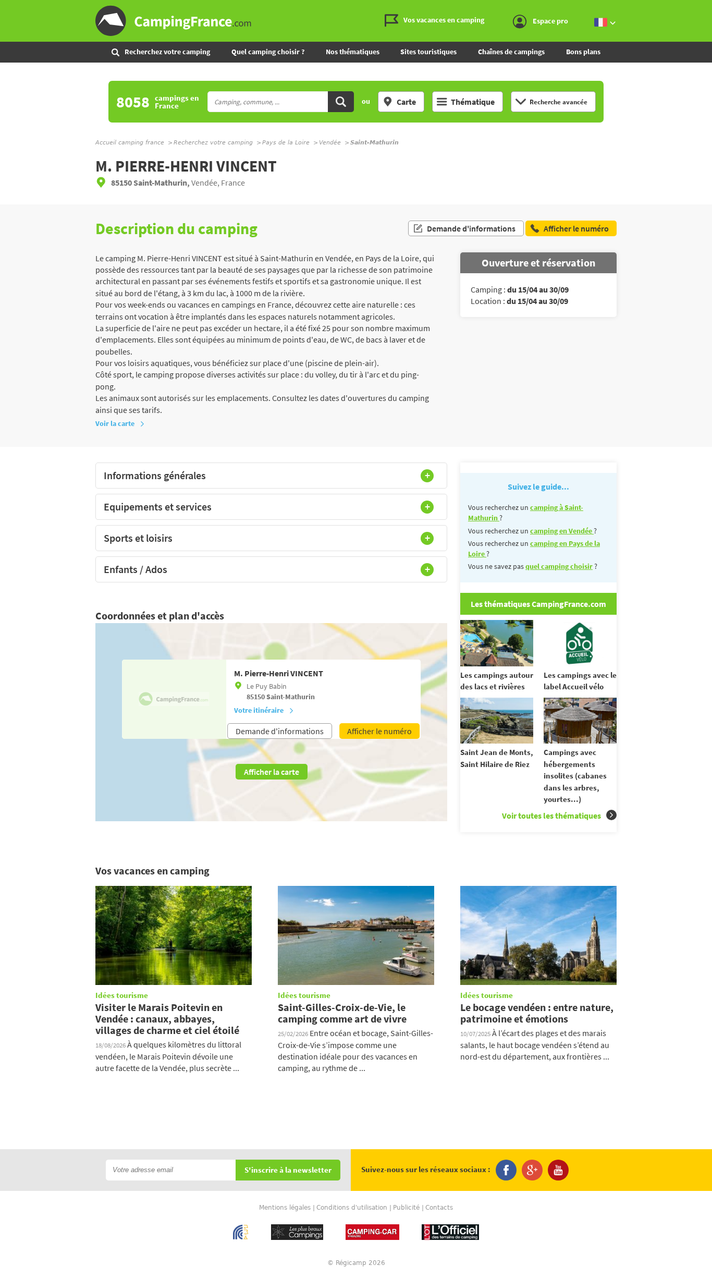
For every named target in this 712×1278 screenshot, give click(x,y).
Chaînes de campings (511, 51)
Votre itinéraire (259, 710)
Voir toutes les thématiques (551, 815)
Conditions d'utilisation (351, 1207)
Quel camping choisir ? (267, 51)
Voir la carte (114, 423)
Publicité (406, 1207)
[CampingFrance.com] (356, 20)
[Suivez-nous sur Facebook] (506, 1170)
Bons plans (583, 51)
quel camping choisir (559, 566)
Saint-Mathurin (290, 696)
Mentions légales (285, 1207)
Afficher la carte (271, 771)
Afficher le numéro (379, 731)
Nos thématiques (352, 51)
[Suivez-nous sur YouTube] (558, 1170)
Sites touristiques (428, 51)
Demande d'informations (471, 228)
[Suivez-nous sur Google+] (532, 1170)
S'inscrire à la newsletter (288, 1170)
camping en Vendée (562, 530)
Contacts (439, 1207)
